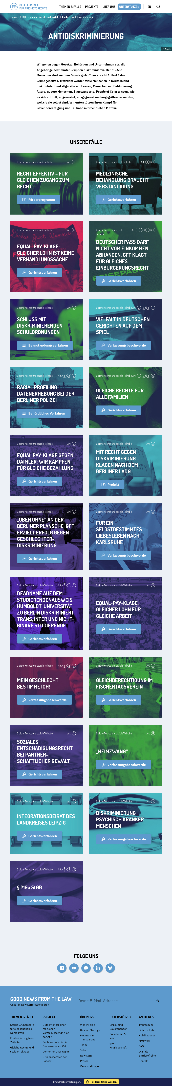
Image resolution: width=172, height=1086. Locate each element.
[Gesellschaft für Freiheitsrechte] (28, 6)
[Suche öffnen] (158, 6)
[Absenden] (158, 1000)
